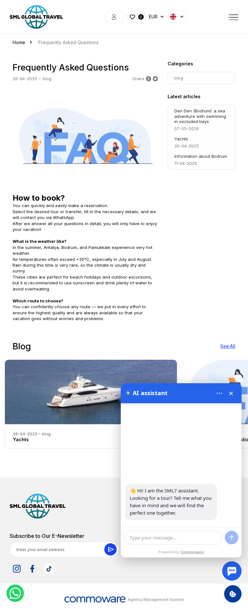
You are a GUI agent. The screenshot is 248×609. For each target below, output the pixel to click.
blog (47, 78)
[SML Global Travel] (36, 17)
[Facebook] (32, 569)
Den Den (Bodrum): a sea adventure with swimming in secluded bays (200, 119)
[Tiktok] (49, 569)
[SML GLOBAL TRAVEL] (38, 506)
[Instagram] (17, 569)
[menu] (219, 393)
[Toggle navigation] (234, 17)
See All (227, 346)
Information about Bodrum (200, 160)
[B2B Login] (114, 16)
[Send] (231, 537)
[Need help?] (232, 571)
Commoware (192, 551)
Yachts (186, 142)
